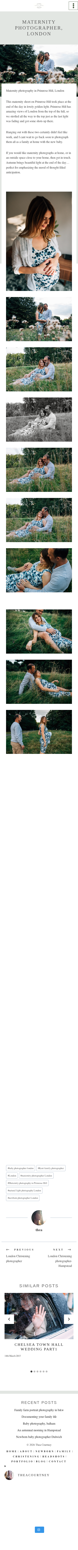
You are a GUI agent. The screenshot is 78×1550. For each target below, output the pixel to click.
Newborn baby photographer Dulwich (39, 1437)
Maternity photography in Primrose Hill (27, 1183)
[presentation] (39, 1316)
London (12, 1175)
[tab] (31, 1371)
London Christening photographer (20, 1255)
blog (41, 1461)
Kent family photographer (51, 1168)
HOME (11, 1451)
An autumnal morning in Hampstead (39, 1430)
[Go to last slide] (9, 1319)
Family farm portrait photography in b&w (39, 1410)
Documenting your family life (39, 1417)
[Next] (68, 1319)
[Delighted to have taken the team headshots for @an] (39, 1504)
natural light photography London (24, 1190)
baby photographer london (21, 1168)
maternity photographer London (36, 1175)
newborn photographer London (23, 1198)
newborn (45, 1451)
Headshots (53, 1456)
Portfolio (22, 1461)
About (26, 1451)
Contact (58, 1461)
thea (39, 1229)
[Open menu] (73, 6)
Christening (26, 1456)
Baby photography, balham (39, 1423)
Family (64, 1451)
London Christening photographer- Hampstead (60, 1258)
